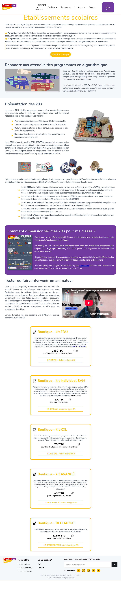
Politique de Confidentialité (50, 575)
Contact (92, 7)
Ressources (66, 7)
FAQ (39, 564)
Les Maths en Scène (53, 391)
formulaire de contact (78, 346)
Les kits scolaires (24, 564)
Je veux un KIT (108, 7)
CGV (78, 575)
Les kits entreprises (25, 571)
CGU (74, 575)
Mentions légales (65, 575)
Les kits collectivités (25, 568)
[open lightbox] (32, 80)
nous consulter (76, 395)
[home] (9, 7)
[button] (52, 7)
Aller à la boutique (60, 54)
